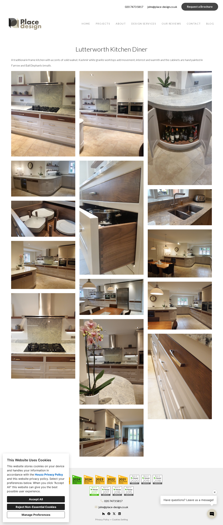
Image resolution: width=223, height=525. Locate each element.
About (121, 23)
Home (86, 23)
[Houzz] (103, 514)
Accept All (36, 499)
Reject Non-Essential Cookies (36, 507)
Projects (103, 23)
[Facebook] (109, 514)
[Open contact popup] (212, 514)
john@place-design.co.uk (162, 6)
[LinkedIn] (119, 514)
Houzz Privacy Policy (49, 474)
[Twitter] (114, 514)
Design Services (143, 23)
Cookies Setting (120, 519)
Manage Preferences (36, 514)
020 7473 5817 (134, 6)
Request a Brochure (200, 6)
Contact (194, 23)
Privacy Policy (102, 519)
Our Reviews (171, 23)
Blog (210, 23)
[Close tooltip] (215, 492)
